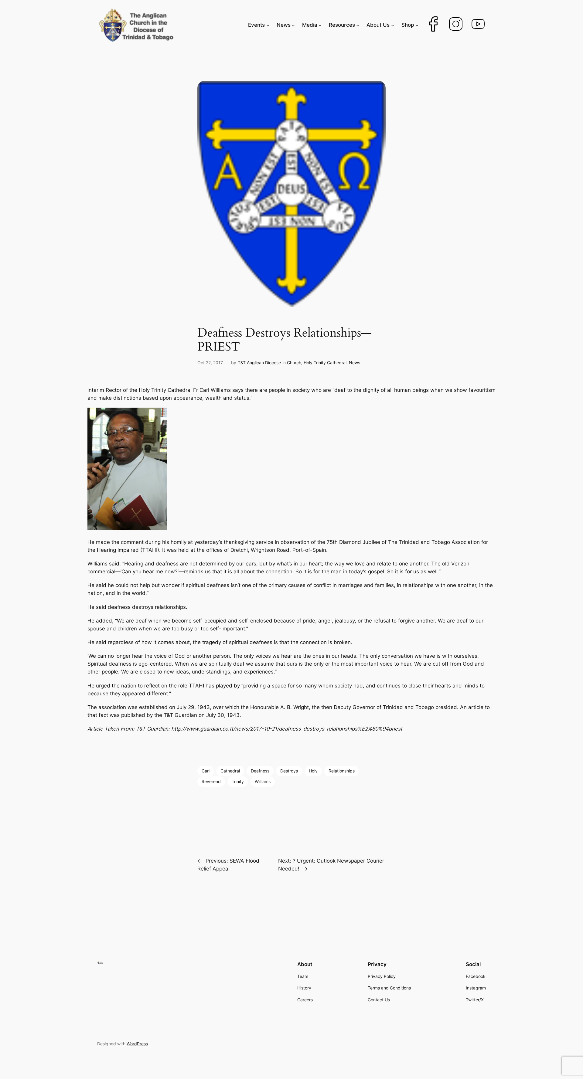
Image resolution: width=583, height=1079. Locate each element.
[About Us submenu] (392, 24)
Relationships (342, 770)
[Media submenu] (320, 24)
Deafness (260, 770)
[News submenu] (293, 24)
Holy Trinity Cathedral (325, 362)
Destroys (289, 770)
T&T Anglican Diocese (259, 362)
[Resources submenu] (357, 24)
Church (294, 362)
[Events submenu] (267, 24)
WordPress (137, 1043)
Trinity (238, 781)
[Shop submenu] (416, 24)
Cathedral (230, 770)
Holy (313, 770)
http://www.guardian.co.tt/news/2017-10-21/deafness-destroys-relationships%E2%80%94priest (286, 729)
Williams (263, 781)
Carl (206, 770)
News (354, 362)
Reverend (211, 781)
